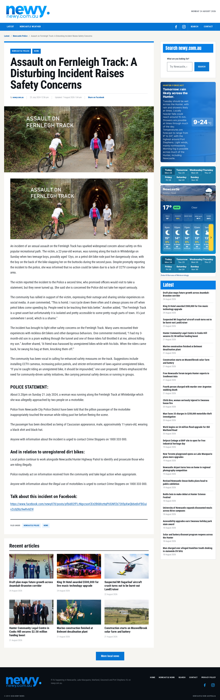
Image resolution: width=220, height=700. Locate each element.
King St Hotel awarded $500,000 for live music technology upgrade (185, 308)
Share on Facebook (96, 97)
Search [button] (194, 26)
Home (152, 677)
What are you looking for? (178, 58)
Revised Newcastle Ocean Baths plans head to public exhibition (185, 482)
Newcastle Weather (30, 26)
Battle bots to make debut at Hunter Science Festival (184, 496)
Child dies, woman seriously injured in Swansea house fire (186, 402)
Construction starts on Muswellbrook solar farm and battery (186, 361)
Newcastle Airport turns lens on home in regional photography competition (187, 469)
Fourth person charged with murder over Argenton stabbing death (187, 388)
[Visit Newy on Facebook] (176, 27)
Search (202, 67)
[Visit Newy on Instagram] (184, 27)
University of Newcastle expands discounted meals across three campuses (187, 509)
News (36, 51)
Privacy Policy (208, 677)
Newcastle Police (20, 36)
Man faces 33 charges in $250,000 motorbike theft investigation (187, 415)
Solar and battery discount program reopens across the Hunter (188, 536)
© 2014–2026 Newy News (14, 696)
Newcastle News (167, 677)
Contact (208, 26)
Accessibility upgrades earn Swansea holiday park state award (187, 523)
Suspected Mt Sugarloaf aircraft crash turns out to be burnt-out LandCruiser (187, 321)
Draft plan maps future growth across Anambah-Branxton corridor (186, 294)
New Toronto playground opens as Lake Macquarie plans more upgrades (187, 455)
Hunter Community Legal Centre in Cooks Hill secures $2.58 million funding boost (185, 334)
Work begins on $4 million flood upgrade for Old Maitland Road (186, 428)
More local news (110, 656)
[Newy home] (28, 11)
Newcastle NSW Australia (204, 696)
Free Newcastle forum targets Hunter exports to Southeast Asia (186, 375)
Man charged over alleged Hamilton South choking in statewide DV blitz (187, 550)
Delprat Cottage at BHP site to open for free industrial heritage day (184, 442)
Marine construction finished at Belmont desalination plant (182, 348)
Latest (10, 26)
